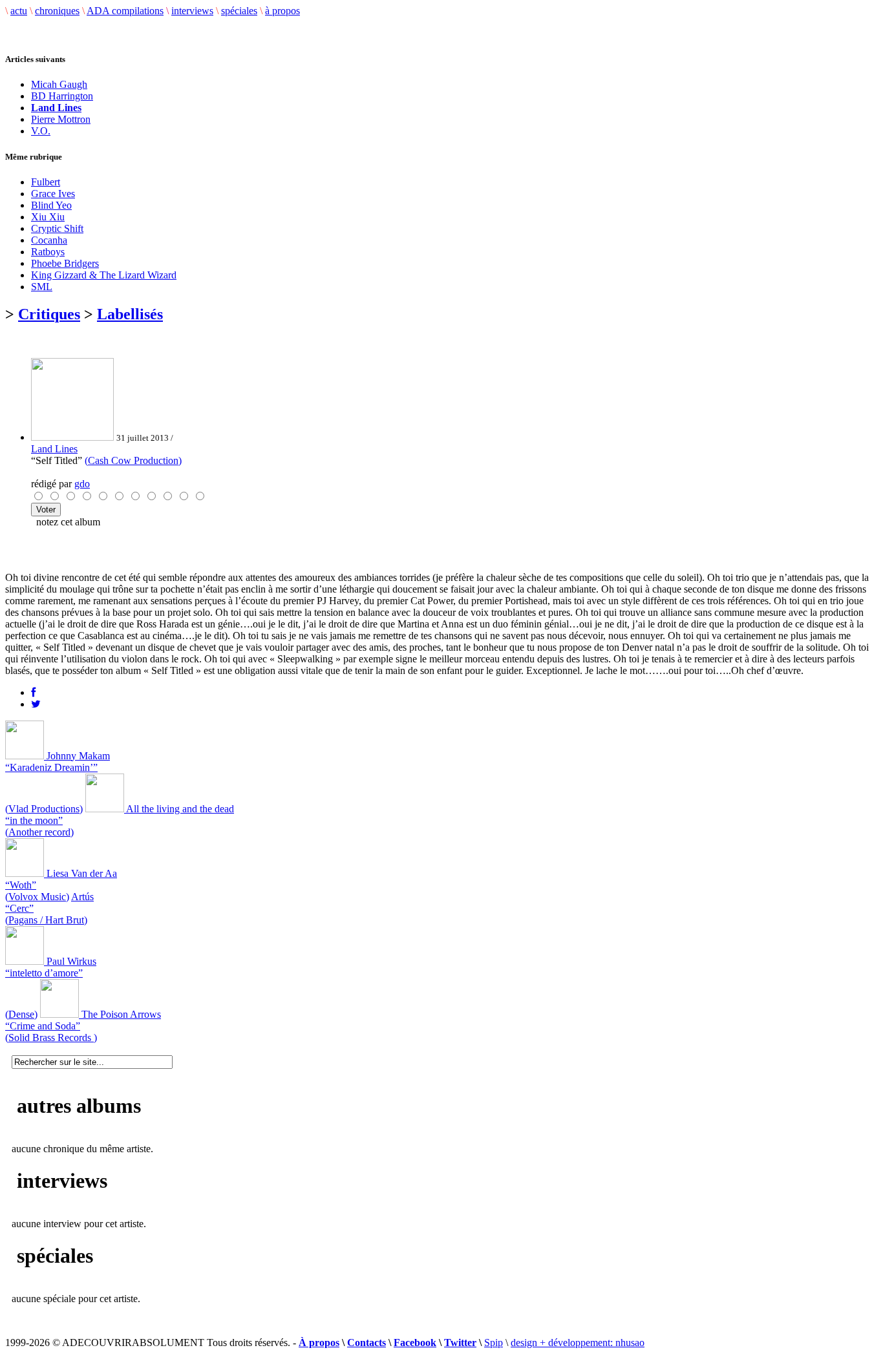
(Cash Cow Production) (133, 460)
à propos (282, 10)
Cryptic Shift (57, 228)
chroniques (57, 10)
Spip (493, 1342)
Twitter (460, 1342)
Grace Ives (53, 193)
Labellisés (130, 314)
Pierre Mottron (60, 119)
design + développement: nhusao (577, 1342)
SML (41, 286)
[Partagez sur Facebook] (33, 692)
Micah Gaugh (59, 84)
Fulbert (45, 181)
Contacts (366, 1342)
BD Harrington (62, 95)
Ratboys (48, 251)
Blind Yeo (51, 205)
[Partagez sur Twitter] (36, 704)
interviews (192, 10)
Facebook (415, 1342)
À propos (319, 1342)
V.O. (40, 130)
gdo (82, 483)
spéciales (239, 10)
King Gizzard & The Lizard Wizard (103, 274)
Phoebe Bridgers (65, 263)
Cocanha (49, 240)
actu (18, 10)
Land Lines (54, 448)
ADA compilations (125, 10)
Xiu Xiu (48, 216)
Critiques (49, 314)
